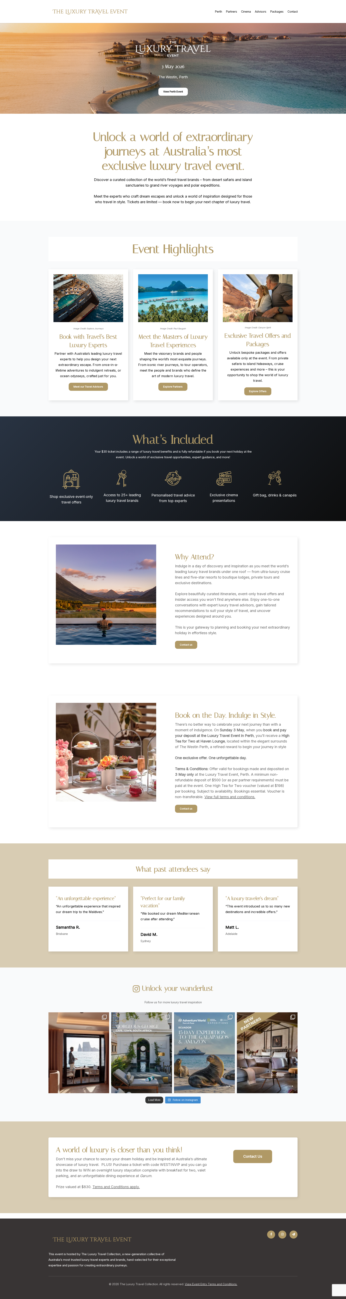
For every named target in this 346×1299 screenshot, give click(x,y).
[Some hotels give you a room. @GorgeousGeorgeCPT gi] (141, 1052)
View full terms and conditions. (229, 797)
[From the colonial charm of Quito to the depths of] (204, 1052)
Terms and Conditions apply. (116, 1187)
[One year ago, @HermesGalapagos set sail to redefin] (78, 1052)
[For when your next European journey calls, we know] (267, 1052)
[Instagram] (282, 1235)
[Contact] (294, 1235)
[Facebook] (271, 1235)
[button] (173, 92)
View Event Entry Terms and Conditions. (211, 1284)
